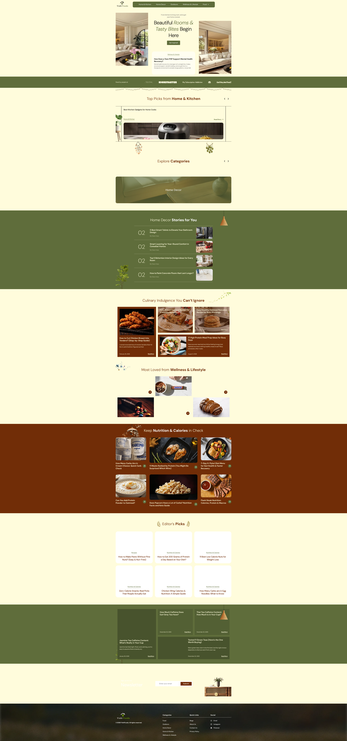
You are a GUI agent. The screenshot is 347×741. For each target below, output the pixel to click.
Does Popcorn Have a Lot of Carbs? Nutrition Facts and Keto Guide (171, 504)
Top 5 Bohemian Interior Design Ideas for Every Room (171, 259)
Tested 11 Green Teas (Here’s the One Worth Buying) (205, 641)
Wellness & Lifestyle (190, 4)
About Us (193, 724)
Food (205, 4)
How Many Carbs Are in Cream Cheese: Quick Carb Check (128, 466)
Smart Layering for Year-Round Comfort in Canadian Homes (169, 245)
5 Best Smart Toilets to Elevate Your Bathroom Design (171, 231)
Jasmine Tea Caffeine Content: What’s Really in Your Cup (134, 641)
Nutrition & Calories (173, 552)
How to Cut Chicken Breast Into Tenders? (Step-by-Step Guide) (134, 339)
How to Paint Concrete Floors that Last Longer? (172, 273)
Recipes (134, 552)
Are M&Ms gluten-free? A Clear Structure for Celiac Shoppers (134, 380)
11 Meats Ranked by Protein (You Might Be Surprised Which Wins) (169, 467)
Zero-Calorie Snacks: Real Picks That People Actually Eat (134, 592)
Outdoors (174, 4)
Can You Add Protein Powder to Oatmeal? (125, 501)
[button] (225, 99)
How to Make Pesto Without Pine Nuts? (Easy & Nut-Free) (134, 558)
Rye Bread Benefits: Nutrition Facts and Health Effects (209, 380)
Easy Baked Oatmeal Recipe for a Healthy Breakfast (174, 311)
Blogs (191, 721)
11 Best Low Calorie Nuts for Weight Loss (213, 558)
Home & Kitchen (145, 4)
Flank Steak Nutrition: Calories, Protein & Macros (213, 501)
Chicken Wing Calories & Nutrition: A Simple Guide (173, 592)
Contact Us (193, 728)
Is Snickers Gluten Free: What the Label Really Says (173, 401)
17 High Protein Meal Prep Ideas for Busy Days (207, 338)
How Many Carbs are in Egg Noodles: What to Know (213, 592)
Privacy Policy (194, 731)
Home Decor (161, 4)
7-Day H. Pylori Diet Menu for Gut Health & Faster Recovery (213, 466)
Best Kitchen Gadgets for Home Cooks (140, 109)
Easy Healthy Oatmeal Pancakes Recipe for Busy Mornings (212, 311)
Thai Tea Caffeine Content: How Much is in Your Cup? (209, 613)
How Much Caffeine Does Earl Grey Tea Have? (172, 613)
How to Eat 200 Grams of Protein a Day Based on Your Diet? (173, 558)
